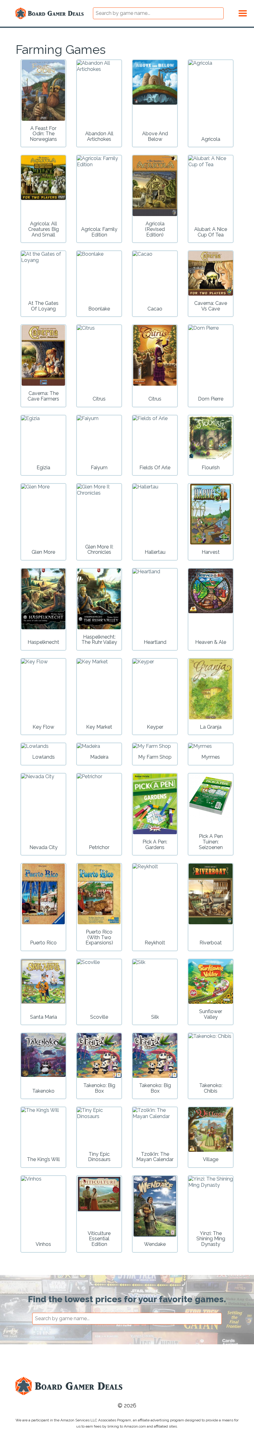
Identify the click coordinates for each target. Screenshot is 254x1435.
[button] (242, 12)
